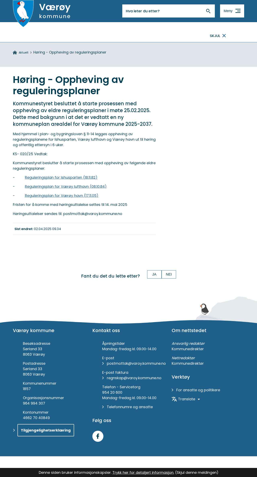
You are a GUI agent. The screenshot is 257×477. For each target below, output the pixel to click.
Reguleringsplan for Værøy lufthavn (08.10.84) (66, 186)
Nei (169, 274)
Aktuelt (24, 53)
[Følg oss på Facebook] (97, 436)
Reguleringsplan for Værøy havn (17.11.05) (61, 195)
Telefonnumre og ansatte (130, 406)
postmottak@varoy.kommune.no (136, 363)
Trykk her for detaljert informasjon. (143, 472)
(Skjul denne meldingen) (196, 472)
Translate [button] (186, 399)
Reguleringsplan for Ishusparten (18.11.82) (61, 177)
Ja (154, 274)
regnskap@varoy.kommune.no (134, 377)
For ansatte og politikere (198, 389)
